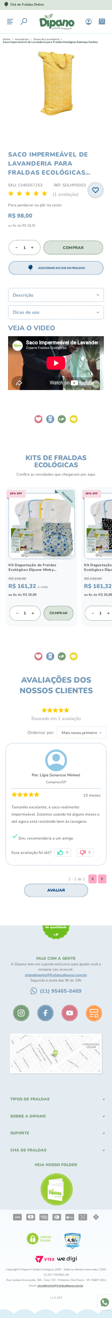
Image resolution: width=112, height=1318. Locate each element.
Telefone (16, 712)
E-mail (14, 686)
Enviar (56, 741)
